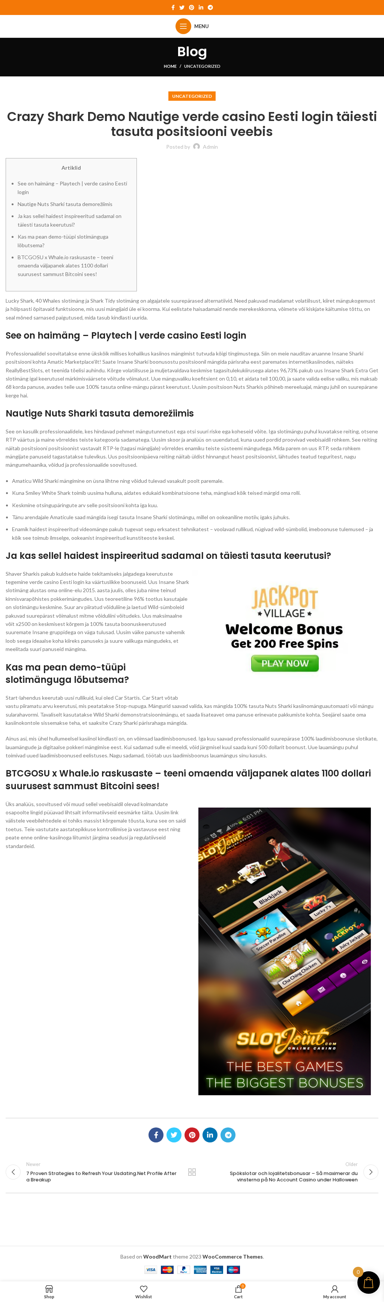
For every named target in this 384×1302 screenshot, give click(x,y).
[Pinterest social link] (191, 7)
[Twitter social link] (182, 7)
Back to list (192, 1172)
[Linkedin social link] (201, 7)
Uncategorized (202, 66)
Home (170, 66)
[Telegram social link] (210, 7)
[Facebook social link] (173, 7)
